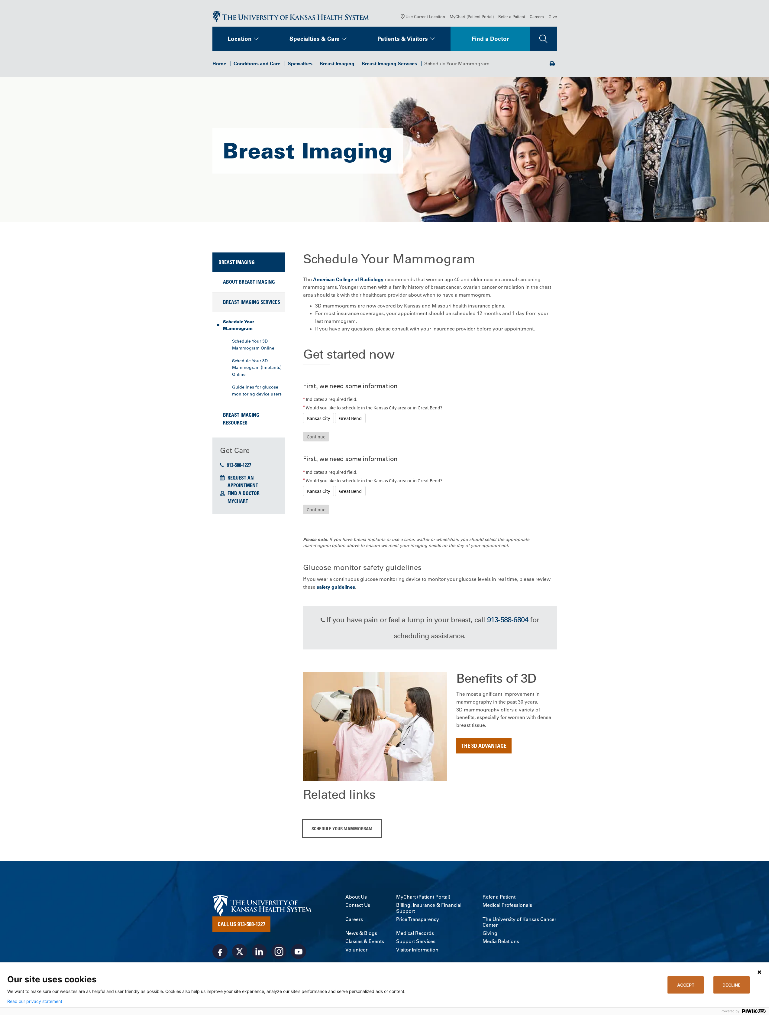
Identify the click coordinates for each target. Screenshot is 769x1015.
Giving (490, 933)
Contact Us (357, 905)
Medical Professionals (507, 905)
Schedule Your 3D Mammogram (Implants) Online (257, 367)
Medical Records (415, 933)
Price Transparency (417, 919)
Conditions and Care (257, 63)
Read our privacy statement (34, 1001)
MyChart (238, 501)
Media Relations (501, 941)
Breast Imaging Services (389, 63)
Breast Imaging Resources (241, 419)
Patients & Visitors (402, 38)
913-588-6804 (507, 619)
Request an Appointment (243, 482)
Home (219, 63)
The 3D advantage (483, 745)
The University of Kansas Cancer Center (519, 922)
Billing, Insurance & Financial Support (428, 908)
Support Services (415, 941)
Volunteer (356, 950)
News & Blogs (361, 933)
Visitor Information (417, 950)
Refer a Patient (511, 16)
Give (552, 16)
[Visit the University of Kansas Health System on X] (239, 951)
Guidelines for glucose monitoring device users (257, 390)
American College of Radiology (348, 279)
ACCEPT (685, 984)
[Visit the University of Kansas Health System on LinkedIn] (259, 951)
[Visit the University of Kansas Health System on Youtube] (298, 951)
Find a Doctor (490, 38)
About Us (356, 897)
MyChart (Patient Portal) (472, 16)
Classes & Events (364, 941)
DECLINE (731, 984)
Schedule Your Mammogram (238, 325)
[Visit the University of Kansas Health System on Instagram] (278, 951)
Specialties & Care (314, 38)
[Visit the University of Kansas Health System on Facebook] (220, 951)
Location (240, 38)
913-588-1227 (239, 465)
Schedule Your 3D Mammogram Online (253, 344)
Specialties (300, 63)
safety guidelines (336, 587)
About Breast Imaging (249, 282)
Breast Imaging (337, 63)
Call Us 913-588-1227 (241, 924)
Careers (537, 16)
